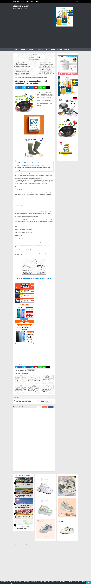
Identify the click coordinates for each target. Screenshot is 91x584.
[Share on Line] (44, 87)
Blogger (45, 407)
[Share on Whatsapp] (40, 87)
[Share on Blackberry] (48, 87)
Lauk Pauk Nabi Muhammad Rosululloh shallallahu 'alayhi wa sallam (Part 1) (20, 382)
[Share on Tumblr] (28, 87)
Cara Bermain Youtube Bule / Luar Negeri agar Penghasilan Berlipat (23, 401)
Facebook (50, 407)
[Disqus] (34, 423)
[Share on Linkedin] (32, 87)
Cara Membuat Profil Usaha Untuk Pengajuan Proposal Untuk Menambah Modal (44, 401)
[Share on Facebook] (20, 87)
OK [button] (88, 582)
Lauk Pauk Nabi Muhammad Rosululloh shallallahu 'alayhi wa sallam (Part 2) (34, 382)
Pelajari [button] (25, 583)
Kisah (31, 364)
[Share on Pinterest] (36, 87)
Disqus (39, 407)
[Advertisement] (45, 37)
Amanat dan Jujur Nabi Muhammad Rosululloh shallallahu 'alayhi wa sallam (33, 167)
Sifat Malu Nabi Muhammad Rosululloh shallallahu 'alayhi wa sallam (31, 82)
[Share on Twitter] (24, 87)
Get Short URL (30, 370)
